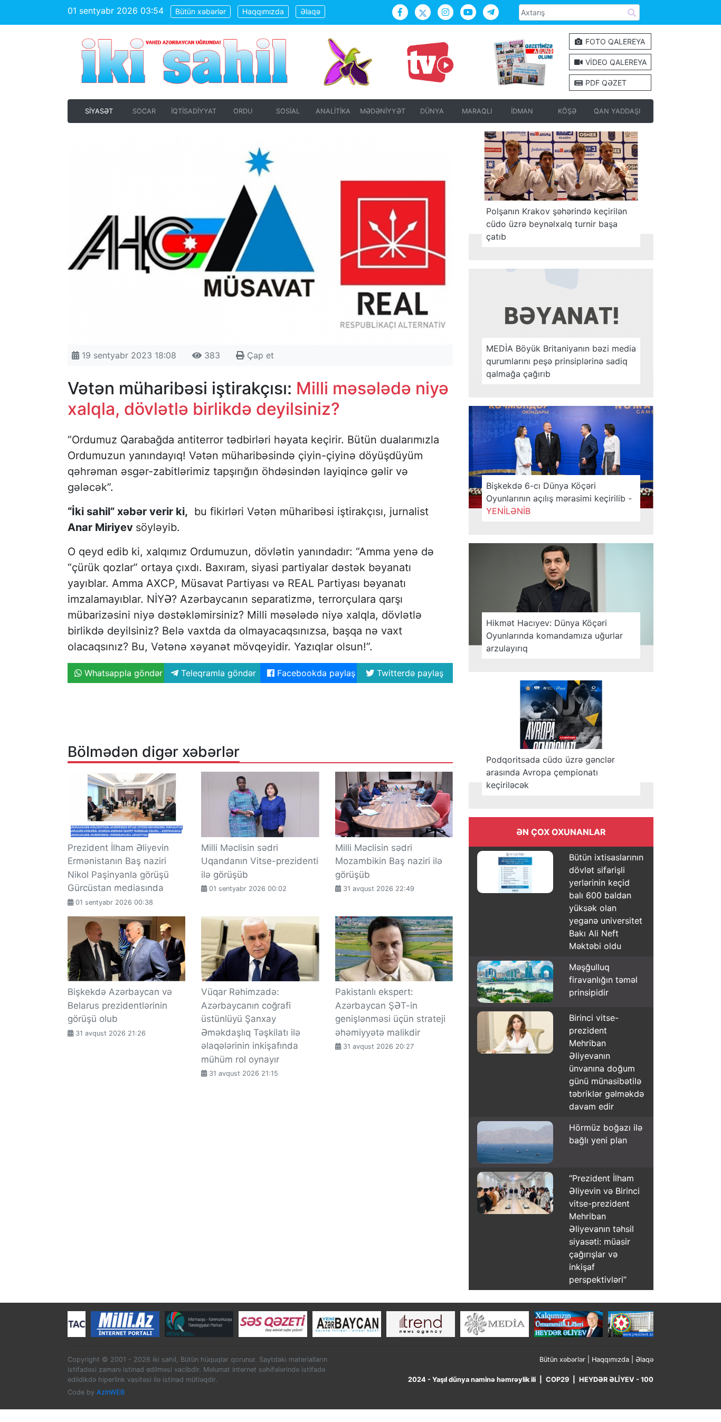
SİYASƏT (99, 111)
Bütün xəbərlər (200, 11)
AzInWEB (111, 1392)
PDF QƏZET (605, 82)
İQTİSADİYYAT (193, 111)
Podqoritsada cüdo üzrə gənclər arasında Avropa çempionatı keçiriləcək (550, 772)
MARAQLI (477, 111)
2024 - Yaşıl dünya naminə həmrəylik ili (472, 1379)
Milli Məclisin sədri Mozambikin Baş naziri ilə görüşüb (388, 861)
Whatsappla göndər (122, 673)
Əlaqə (310, 11)
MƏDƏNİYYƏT (382, 111)
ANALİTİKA (333, 111)
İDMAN (522, 111)
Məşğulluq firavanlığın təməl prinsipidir (603, 980)
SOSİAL (288, 111)
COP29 (557, 1379)
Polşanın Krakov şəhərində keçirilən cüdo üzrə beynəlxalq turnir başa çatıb (556, 224)
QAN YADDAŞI (617, 111)
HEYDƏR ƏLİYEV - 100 (616, 1379)
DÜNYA (432, 111)
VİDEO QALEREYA (615, 62)
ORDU (242, 111)
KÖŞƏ (567, 111)
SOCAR (144, 111)
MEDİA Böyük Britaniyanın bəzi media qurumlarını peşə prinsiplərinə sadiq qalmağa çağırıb (561, 361)
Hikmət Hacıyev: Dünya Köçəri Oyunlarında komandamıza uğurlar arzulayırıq (554, 635)
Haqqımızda (263, 11)
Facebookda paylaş (314, 673)
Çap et (259, 355)
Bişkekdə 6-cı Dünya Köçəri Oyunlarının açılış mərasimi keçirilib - (559, 498)
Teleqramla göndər (217, 673)
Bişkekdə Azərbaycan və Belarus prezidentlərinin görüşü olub (120, 1005)
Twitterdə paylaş (408, 673)
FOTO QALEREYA (614, 41)
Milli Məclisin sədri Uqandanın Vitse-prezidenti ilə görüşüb (259, 861)
